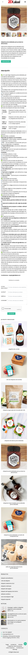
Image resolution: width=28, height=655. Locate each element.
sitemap (15, 649)
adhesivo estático (5, 594)
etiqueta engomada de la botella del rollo (14, 410)
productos (13, 644)
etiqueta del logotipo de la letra (9, 591)
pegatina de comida (14, 349)
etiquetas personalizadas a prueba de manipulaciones (14, 535)
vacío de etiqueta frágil (7, 597)
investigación (5, 61)
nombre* (3, 292)
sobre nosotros (10, 648)
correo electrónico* (4, 287)
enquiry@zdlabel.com (8, 634)
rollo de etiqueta (5, 581)
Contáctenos (19, 648)
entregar (11, 313)
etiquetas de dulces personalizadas (14, 440)
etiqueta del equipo (6, 589)
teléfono (3, 296)
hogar (7, 644)
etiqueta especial (5, 599)
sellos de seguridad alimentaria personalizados (14, 567)
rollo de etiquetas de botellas (14, 379)
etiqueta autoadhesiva (7, 578)
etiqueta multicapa (6, 586)
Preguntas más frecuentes (15, 646)
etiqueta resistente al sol (7, 583)
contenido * (4, 300)
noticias (20, 644)
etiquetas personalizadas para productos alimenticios (14, 472)
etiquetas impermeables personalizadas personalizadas (14, 503)
